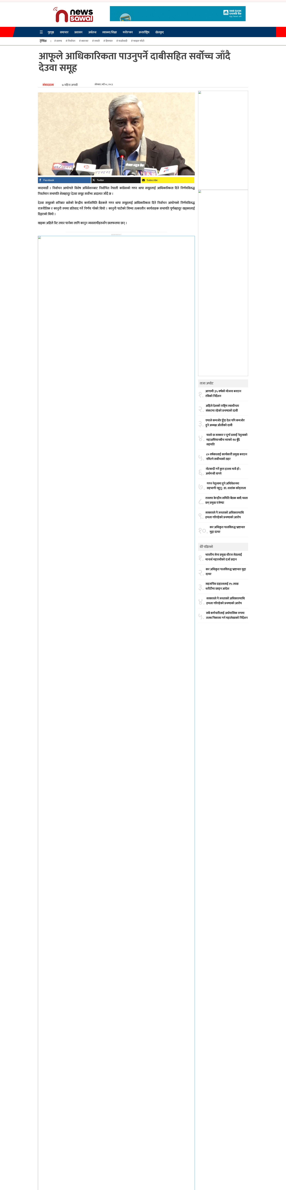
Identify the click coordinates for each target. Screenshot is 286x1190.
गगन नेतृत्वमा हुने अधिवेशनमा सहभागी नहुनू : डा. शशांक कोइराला (226, 486)
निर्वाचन (71, 41)
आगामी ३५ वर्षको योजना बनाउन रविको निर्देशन (223, 393)
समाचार (64, 32)
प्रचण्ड (59, 41)
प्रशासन (78, 32)
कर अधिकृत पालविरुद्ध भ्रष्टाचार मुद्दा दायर (227, 529)
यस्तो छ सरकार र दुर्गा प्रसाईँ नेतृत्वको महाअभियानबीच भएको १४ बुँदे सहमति (226, 440)
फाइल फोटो (138, 41)
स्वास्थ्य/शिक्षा (109, 32)
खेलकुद (159, 32)
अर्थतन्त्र (92, 32)
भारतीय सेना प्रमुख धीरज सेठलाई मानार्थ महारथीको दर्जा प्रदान (223, 557)
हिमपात (109, 41)
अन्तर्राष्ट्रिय (144, 32)
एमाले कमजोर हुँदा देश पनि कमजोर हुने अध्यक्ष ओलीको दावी (225, 423)
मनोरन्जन (128, 32)
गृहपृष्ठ (51, 32)
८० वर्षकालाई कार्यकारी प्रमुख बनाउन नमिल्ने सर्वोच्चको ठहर (226, 457)
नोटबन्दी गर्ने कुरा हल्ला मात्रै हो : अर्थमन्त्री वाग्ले (223, 471)
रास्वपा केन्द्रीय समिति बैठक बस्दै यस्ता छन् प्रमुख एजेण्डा (226, 500)
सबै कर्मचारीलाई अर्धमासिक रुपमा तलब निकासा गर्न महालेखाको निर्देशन (227, 615)
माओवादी (123, 41)
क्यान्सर (84, 41)
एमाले (97, 41)
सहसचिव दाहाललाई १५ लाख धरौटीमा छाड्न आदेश (222, 586)
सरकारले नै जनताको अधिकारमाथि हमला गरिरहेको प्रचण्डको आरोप (224, 515)
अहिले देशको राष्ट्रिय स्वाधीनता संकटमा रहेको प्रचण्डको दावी (222, 408)
